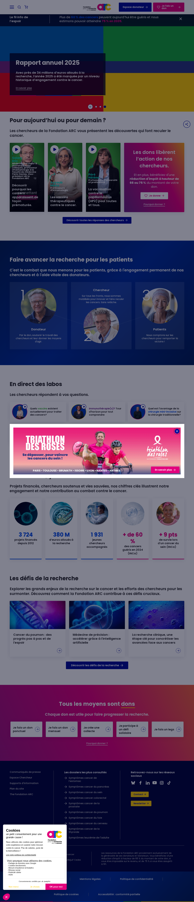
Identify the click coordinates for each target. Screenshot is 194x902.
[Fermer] (177, 431)
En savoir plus (163, 470)
